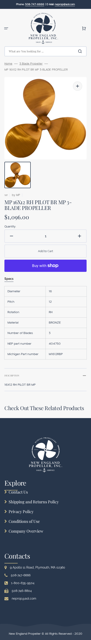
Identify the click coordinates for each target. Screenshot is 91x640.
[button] (6, 28)
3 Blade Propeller (31, 63)
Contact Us (18, 492)
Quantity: (10, 226)
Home (8, 63)
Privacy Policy (21, 511)
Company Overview (26, 531)
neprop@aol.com (24, 598)
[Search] (81, 51)
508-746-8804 (22, 591)
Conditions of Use (24, 521)
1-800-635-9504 (22, 583)
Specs (8, 278)
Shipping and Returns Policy (34, 501)
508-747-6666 (20, 575)
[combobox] (45, 51)
